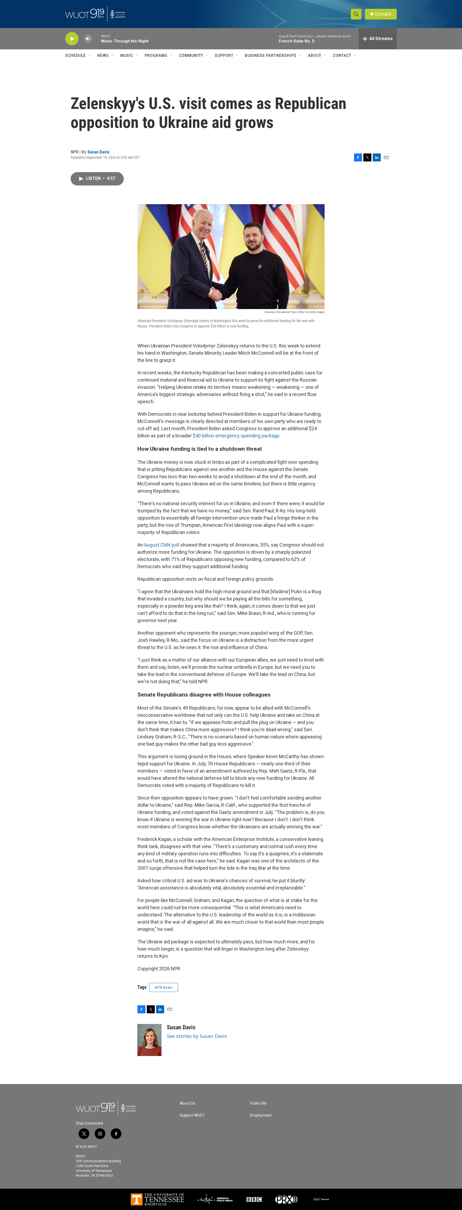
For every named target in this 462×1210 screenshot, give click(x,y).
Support (224, 55)
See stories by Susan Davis (197, 1036)
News (103, 55)
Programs (156, 55)
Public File (258, 1103)
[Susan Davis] (149, 1040)
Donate (383, 14)
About (314, 55)
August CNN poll (161, 545)
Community (191, 55)
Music (126, 55)
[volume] (88, 39)
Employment (261, 1115)
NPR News (163, 987)
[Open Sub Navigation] (90, 55)
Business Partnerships (271, 55)
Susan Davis (98, 152)
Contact (342, 55)
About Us (187, 1103)
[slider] (96, 38)
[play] (72, 39)
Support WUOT (192, 1115)
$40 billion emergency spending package (236, 435)
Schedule (75, 55)
